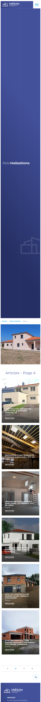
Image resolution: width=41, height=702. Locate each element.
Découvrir (9, 418)
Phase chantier (15, 321)
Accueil (4, 321)
